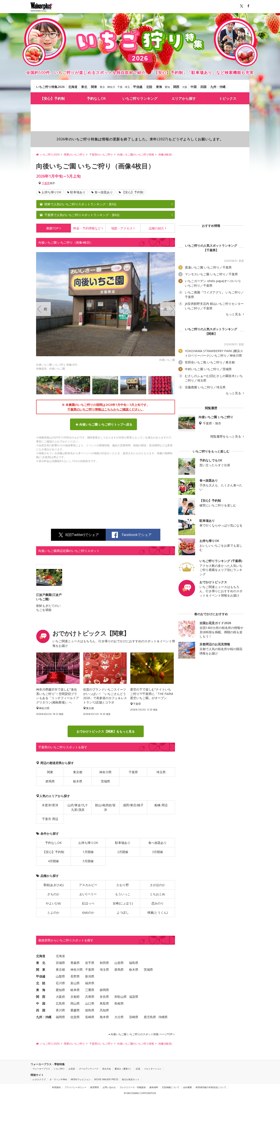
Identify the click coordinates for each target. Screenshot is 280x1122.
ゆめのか (88, 912)
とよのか (53, 912)
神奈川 (111, 87)
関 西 (40, 997)
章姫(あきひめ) (53, 885)
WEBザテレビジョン (81, 1079)
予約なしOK (96, 98)
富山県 (75, 983)
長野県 (75, 976)
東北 (84, 87)
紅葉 (138, 1068)
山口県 (89, 1003)
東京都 (77, 772)
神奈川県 (105, 772)
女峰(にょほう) (123, 903)
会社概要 (187, 1087)
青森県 (75, 963)
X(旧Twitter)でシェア (82, 534)
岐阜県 (75, 990)
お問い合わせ (109, 1087)
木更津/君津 (50, 805)
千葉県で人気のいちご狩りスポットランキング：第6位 (82, 215)
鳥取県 (104, 1003)
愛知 (167, 87)
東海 (159, 87)
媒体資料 (153, 1087)
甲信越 (137, 87)
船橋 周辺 (161, 805)
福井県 (89, 983)
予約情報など (87, 228)
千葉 (119, 87)
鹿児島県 (150, 1017)
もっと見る (234, 314)
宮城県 (60, 963)
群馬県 (50, 781)
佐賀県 (75, 1017)
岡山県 (75, 1003)
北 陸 (40, 983)
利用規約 (56, 1087)
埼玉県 (161, 772)
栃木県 (77, 781)
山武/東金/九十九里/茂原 (77, 807)
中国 (194, 87)
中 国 (40, 1003)
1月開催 (88, 852)
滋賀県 (133, 997)
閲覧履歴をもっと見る (226, 436)
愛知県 (60, 990)
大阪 (184, 87)
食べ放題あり (103, 192)
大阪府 (60, 997)
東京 (102, 87)
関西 (176, 87)
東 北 (40, 963)
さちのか (53, 894)
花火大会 (106, 1068)
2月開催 (122, 852)
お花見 (71, 1068)
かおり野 (123, 885)
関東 (94, 87)
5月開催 (88, 861)
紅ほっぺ (88, 903)
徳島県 (89, 1010)
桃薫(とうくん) (157, 912)
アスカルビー (88, 885)
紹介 (156, 228)
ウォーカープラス (41, 1068)
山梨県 (60, 976)
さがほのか (157, 885)
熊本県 (104, 1017)
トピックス (227, 98)
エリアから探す (184, 98)
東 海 (40, 990)
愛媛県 (75, 1010)
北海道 (72, 87)
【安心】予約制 (52, 98)
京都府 (75, 997)
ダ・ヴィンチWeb (58, 1079)
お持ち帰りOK (51, 192)
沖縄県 (163, 1017)
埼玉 (127, 87)
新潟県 (89, 976)
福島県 (133, 963)
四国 (203, 87)
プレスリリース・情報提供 (132, 1087)
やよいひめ (53, 903)
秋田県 (104, 963)
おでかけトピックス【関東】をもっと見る (106, 731)
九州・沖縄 (218, 87)
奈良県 (104, 997)
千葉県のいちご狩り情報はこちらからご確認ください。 (105, 409)
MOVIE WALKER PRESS (106, 1079)
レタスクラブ (39, 1079)
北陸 (149, 87)
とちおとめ (157, 894)
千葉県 (46, 183)
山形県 (119, 963)
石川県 (60, 983)
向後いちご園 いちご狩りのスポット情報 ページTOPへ (142, 1034)
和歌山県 (120, 997)
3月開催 (157, 852)
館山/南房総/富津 (105, 807)
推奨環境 (94, 1087)
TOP (52, 228)
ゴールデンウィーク (88, 1068)
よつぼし (123, 912)
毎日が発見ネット (130, 1079)
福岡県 (60, 1017)
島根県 (119, 1003)
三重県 (89, 990)
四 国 (40, 1010)
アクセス (122, 228)
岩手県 (89, 963)
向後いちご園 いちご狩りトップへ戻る (105, 424)
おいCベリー (88, 894)
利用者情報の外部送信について (211, 1087)
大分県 (119, 1017)
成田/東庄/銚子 (133, 805)
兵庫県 (89, 997)
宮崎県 (133, 1017)
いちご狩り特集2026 (50, 87)
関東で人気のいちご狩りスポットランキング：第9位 (80, 204)
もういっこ (122, 894)
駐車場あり (78, 192)
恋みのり (157, 903)
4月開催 (53, 861)
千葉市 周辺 (50, 819)
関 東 (40, 969)
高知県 (104, 1010)
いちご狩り (59, 1068)
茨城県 (105, 781)
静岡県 (104, 990)
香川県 (60, 1010)
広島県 (60, 1003)
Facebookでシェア (137, 534)
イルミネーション (152, 1068)
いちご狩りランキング (140, 98)
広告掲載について (170, 1087)
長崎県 (89, 1017)
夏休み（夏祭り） (123, 1068)
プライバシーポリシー (75, 1087)
